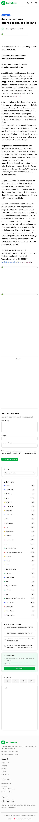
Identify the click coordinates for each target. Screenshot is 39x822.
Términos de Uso (6, 792)
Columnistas (5, 774)
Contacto (4, 786)
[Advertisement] (19, 380)
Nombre (3, 435)
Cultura (3, 768)
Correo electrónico (7, 443)
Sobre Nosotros (6, 783)
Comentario (5, 420)
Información (5, 763)
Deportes (4, 765)
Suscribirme (19, 668)
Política (3, 771)
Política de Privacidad (7, 789)
